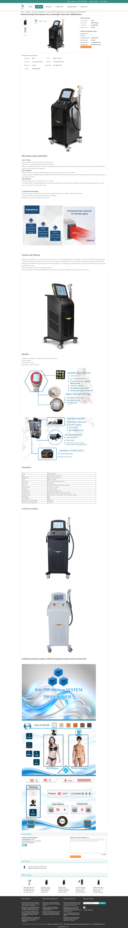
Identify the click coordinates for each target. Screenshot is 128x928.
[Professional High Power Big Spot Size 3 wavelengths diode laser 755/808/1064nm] (55, 34)
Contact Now (86, 47)
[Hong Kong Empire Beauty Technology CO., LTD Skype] (23, 845)
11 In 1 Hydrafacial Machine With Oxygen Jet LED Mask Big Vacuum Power (72, 914)
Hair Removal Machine (38, 12)
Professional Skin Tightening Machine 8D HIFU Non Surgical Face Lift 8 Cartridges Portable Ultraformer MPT (31, 908)
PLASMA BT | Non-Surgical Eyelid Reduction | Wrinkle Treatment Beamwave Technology (72, 919)
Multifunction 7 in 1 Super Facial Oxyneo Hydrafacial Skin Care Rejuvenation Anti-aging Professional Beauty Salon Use (72, 909)
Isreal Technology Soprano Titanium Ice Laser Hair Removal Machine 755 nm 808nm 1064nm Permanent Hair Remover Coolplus (81, 893)
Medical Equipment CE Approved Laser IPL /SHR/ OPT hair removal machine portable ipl (29, 890)
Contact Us (83, 6)
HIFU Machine (26, 898)
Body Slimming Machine (50, 898)
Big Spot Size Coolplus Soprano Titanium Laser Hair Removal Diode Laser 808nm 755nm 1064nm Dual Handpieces (63, 892)
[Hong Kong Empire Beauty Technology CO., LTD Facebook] (84, 907)
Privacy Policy (26, 924)
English (105, 1)
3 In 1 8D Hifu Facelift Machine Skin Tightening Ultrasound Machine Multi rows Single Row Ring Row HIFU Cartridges (30, 913)
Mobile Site (87, 912)
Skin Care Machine (69, 898)
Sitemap (90, 910)
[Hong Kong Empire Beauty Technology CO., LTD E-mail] (26, 845)
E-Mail (85, 910)
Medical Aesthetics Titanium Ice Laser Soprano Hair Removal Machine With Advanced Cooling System (98, 891)
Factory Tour (59, 6)
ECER (67, 926)
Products (39, 6)
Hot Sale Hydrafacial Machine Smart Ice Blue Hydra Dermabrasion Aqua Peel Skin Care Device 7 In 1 (72, 904)
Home (30, 6)
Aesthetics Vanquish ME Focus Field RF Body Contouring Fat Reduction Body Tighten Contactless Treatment (51, 913)
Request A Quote (93, 1)
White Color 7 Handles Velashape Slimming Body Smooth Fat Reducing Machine (51, 904)
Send (102, 903)
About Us (49, 6)
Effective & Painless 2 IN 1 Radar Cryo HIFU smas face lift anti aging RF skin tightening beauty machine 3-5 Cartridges (31, 919)
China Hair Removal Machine (39, 924)
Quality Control (71, 6)
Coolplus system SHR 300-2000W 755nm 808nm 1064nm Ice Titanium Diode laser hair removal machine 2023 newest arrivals (46, 893)
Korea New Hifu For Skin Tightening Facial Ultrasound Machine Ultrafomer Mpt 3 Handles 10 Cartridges (31, 904)
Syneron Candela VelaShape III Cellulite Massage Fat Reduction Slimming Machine (50, 908)
